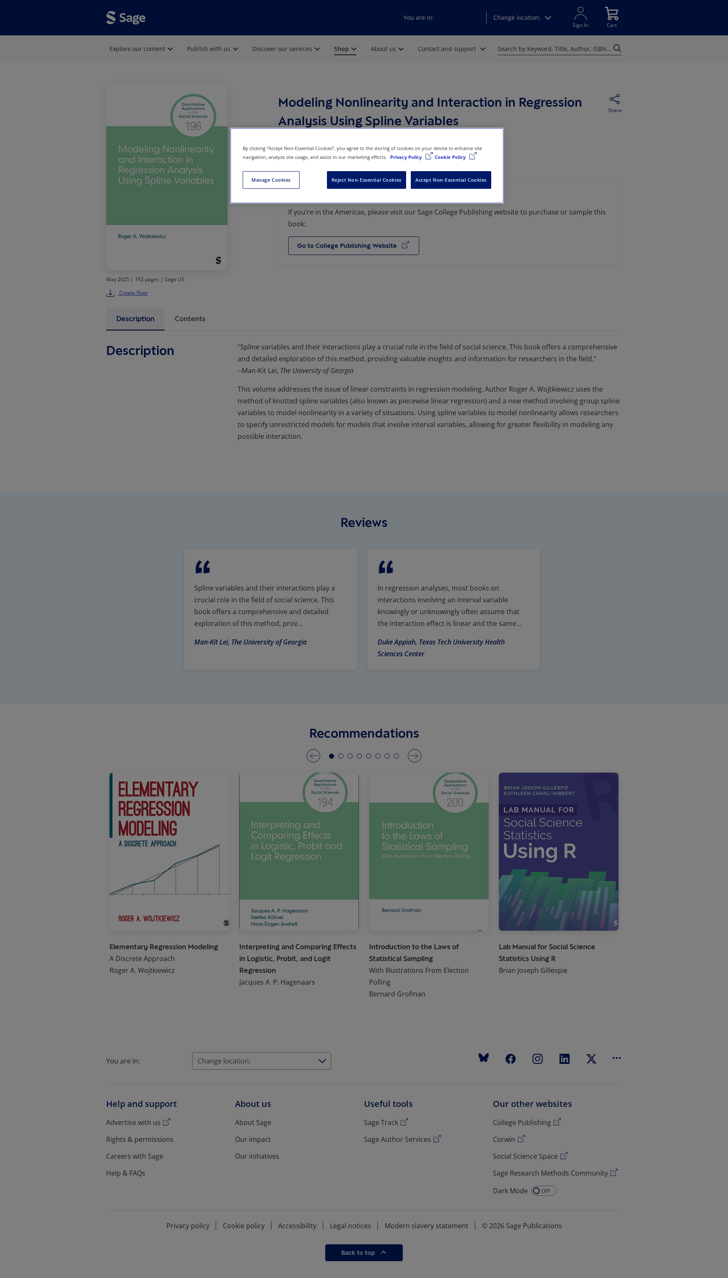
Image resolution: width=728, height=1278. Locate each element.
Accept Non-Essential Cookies (451, 180)
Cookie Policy (451, 157)
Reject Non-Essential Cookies (366, 180)
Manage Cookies (271, 180)
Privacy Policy (406, 157)
